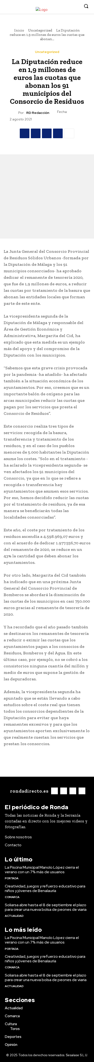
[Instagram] (61, 6)
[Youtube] (76, 6)
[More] (69, 133)
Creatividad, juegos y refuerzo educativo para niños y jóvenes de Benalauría (45, 888)
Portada (12, 878)
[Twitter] (68, 6)
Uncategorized (40, 30)
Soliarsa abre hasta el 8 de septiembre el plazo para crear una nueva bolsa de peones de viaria (46, 907)
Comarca (12, 897)
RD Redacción (37, 113)
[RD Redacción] (14, 112)
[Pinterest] (47, 133)
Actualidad (14, 916)
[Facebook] (53, 6)
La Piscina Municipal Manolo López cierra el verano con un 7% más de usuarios (42, 869)
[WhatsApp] (58, 133)
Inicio (19, 30)
